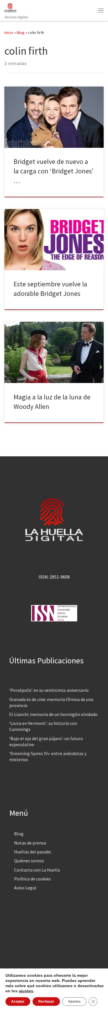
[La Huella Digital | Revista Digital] (10, 7)
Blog (20, 32)
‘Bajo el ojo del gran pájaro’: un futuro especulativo (46, 741)
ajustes (26, 991)
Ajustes (74, 1001)
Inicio (8, 32)
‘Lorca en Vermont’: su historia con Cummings (43, 726)
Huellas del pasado (32, 852)
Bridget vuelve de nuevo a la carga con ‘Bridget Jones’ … (53, 171)
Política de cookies (32, 879)
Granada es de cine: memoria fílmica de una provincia (51, 702)
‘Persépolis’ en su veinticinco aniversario (49, 690)
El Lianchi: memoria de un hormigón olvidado (53, 714)
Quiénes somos (29, 860)
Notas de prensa (30, 843)
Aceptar (17, 1001)
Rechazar (46, 1001)
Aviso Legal (25, 888)
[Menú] (101, 10)
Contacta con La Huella (37, 870)
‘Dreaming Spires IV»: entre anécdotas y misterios (47, 756)
